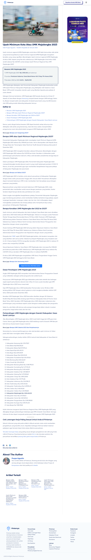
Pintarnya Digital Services (35, 550)
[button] (85, 2)
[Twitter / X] (6, 445)
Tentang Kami (53, 530)
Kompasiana (16, 465)
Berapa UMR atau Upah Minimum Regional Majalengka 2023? (26, 113)
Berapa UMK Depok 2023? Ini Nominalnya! (23, 497)
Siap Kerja (30, 538)
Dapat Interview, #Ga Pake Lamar (30, 265)
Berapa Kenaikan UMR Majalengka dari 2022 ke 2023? (23, 115)
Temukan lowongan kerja (10, 432)
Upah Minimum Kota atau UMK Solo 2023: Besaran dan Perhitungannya (49, 482)
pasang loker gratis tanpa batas (28, 436)
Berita (7, 486)
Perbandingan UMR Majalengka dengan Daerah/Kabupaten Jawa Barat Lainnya (32, 120)
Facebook (73, 530)
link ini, (34, 434)
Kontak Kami (52, 532)
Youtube (72, 539)
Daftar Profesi (31, 534)
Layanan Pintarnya (54, 548)
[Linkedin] (10, 445)
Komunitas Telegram (54, 547)
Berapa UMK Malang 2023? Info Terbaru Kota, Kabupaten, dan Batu (11, 482)
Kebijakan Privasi (53, 535)
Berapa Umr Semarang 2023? (19, 261)
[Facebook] (3, 445)
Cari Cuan (30, 536)
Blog (50, 545)
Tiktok (72, 541)
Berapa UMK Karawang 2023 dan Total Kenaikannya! (36, 482)
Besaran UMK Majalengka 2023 (16, 110)
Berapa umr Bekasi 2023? (18, 172)
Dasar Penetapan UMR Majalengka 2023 (19, 117)
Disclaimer (52, 539)
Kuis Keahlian (31, 543)
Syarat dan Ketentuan (55, 537)
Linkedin (35, 465)
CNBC (14, 236)
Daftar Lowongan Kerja (34, 532)
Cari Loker (30, 530)
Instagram (73, 532)
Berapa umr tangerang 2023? (19, 133)
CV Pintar (30, 541)
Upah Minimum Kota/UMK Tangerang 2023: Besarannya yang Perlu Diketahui (11, 498)
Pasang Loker (31, 548)
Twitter (72, 537)
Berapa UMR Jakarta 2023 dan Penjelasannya (24, 327)
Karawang (25, 98)
